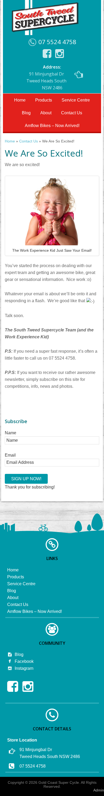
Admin (98, 790)
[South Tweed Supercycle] (45, 33)
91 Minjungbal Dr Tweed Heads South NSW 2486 (46, 77)
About (45, 113)
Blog (26, 113)
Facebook (24, 661)
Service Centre (76, 100)
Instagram (23, 668)
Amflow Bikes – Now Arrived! (52, 125)
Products (43, 100)
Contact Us (71, 113)
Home (20, 100)
